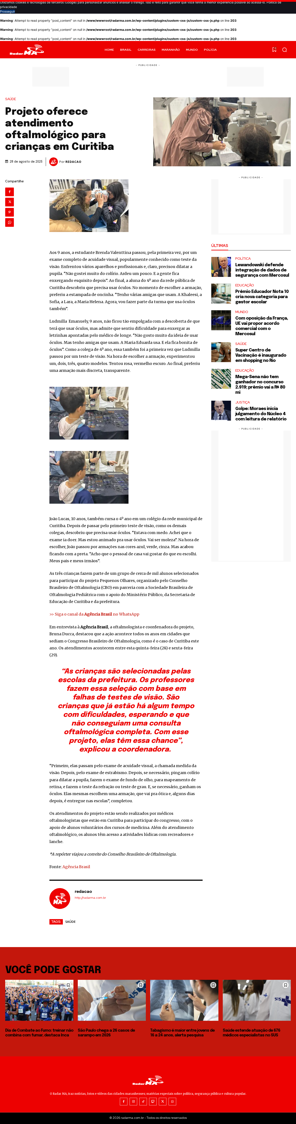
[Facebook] (9, 192)
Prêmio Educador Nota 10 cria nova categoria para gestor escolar (262, 296)
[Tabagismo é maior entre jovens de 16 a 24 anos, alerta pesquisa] (184, 1000)
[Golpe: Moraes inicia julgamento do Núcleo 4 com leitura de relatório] (221, 411)
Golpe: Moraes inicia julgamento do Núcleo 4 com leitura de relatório (260, 414)
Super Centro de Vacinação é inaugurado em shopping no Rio (260, 355)
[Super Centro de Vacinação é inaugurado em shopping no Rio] (221, 352)
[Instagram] (133, 1101)
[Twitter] (9, 202)
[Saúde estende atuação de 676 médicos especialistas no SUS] (257, 1000)
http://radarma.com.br (90, 898)
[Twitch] (153, 1101)
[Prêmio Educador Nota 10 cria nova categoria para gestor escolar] (221, 294)
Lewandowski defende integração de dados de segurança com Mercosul (262, 270)
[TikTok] (143, 1101)
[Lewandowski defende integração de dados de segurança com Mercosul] (221, 267)
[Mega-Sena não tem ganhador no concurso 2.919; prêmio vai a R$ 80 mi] (221, 379)
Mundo (241, 312)
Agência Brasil (76, 866)
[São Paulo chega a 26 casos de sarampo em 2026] (112, 1000)
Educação (244, 285)
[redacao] (54, 161)
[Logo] (27, 49)
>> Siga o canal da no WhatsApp (94, 614)
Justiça (242, 402)
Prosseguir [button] (7, 11)
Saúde (10, 99)
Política (243, 258)
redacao (73, 162)
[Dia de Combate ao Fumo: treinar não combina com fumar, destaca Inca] (39, 1000)
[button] (284, 49)
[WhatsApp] (9, 222)
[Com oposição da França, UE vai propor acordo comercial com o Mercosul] (221, 320)
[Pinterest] (9, 212)
